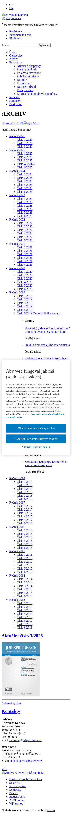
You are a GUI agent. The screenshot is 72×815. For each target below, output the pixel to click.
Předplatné (15, 104)
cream (51, 810)
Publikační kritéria (28, 76)
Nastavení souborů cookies (25, 779)
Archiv (13, 59)
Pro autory (15, 62)
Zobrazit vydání (11, 703)
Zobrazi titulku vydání (46, 313)
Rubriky (22, 79)
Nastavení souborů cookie (36, 446)
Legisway (15, 789)
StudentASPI (17, 796)
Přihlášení (15, 38)
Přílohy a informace (29, 72)
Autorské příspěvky (29, 66)
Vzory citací (24, 83)
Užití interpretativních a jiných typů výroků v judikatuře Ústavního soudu (47, 359)
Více (4, 769)
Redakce (14, 97)
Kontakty (15, 100)
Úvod (12, 52)
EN (11, 8)
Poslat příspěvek (27, 69)
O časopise (15, 55)
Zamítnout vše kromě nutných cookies (36, 438)
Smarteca (14, 782)
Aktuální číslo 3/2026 (22, 635)
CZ (11, 4)
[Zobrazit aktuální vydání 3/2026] (21, 668)
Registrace (15, 31)
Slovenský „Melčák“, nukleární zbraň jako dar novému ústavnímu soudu (47, 330)
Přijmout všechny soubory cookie (36, 428)
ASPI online (16, 800)
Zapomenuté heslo (20, 34)
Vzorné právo (17, 786)
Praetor (13, 793)
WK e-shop (16, 803)
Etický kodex (25, 90)
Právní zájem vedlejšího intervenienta (47, 345)
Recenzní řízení (26, 86)
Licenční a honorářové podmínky (37, 93)
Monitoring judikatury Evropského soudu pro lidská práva (46, 463)
